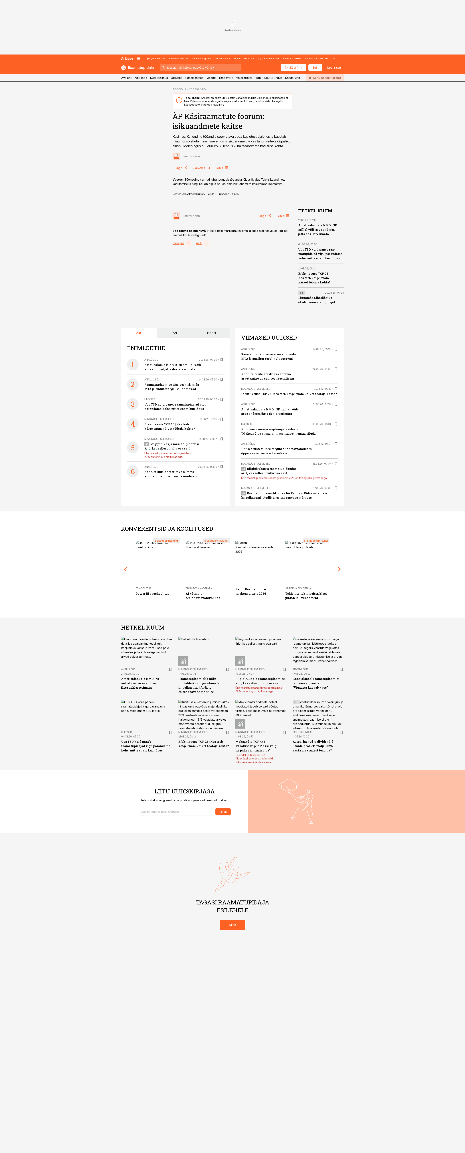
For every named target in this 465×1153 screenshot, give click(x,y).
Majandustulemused (159, 419)
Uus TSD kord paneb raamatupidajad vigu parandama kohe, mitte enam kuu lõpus (320, 253)
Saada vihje (293, 78)
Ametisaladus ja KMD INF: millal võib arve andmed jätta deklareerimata (318, 229)
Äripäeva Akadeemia (199, 588)
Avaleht (126, 78)
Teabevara (226, 78)
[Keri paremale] (339, 569)
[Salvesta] (221, 360)
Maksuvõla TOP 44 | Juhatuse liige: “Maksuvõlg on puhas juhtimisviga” (255, 746)
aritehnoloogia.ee (201, 58)
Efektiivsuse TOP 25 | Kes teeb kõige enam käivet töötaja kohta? (314, 278)
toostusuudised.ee (244, 58)
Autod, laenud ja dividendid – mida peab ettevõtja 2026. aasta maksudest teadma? (313, 746)
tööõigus (178, 243)
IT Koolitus (143, 588)
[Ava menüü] (138, 58)
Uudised (149, 399)
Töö (258, 78)
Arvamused (300, 669)
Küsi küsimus (159, 78)
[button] (176, 811)
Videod (211, 78)
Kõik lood (140, 78)
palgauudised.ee (156, 58)
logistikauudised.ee (268, 58)
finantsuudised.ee (179, 58)
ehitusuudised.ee (291, 58)
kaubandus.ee (222, 58)
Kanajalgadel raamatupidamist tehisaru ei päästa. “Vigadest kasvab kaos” (316, 683)
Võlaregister (244, 78)
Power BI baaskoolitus (152, 593)
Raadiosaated (194, 78)
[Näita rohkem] (333, 58)
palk (199, 243)
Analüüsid (151, 359)
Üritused (176, 78)
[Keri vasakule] (125, 569)
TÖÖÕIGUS (179, 89)
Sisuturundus (273, 78)
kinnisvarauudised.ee (316, 58)
